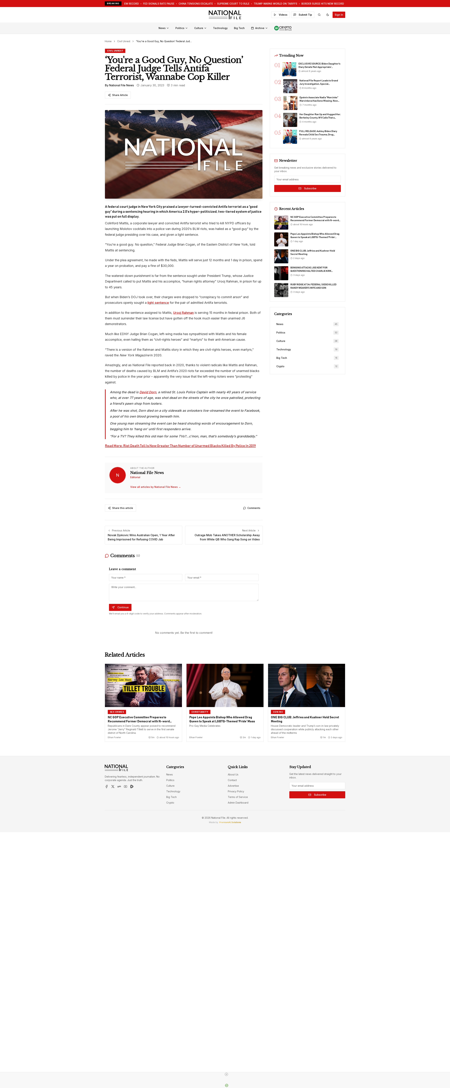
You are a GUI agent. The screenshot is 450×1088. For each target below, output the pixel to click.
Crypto (170, 802)
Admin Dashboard (238, 802)
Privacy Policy (236, 791)
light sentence (158, 302)
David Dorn (147, 392)
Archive (259, 28)
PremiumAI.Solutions (230, 822)
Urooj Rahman (183, 312)
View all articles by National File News (155, 486)
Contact (232, 780)
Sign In (339, 14)
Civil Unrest (123, 41)
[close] (226, 1074)
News (162, 28)
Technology (220, 28)
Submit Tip (305, 14)
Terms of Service (238, 796)
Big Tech (239, 28)
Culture (198, 28)
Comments (253, 507)
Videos (283, 14)
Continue (123, 607)
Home (108, 41)
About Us (233, 774)
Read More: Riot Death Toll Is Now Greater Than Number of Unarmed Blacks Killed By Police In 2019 (180, 446)
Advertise (233, 785)
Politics (179, 28)
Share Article (120, 95)
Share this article (122, 507)
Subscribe (310, 188)
